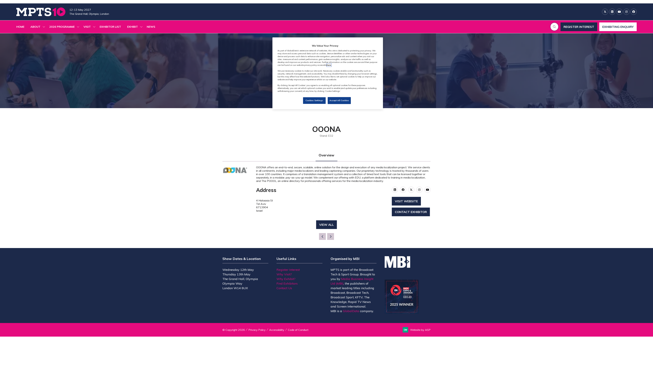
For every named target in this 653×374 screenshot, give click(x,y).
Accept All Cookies (339, 100)
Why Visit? (284, 274)
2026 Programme (62, 26)
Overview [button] (326, 155)
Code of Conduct (298, 330)
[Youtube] (619, 12)
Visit (87, 26)
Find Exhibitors (287, 283)
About (35, 26)
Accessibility (276, 330)
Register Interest (288, 270)
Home (20, 26)
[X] (605, 12)
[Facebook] (634, 12)
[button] (554, 27)
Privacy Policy (257, 330)
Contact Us (284, 288)
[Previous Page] (322, 236)
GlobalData (351, 311)
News (151, 26)
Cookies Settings (314, 100)
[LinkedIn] (612, 12)
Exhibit (132, 26)
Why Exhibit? (286, 279)
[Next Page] (330, 236)
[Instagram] (626, 12)
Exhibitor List (110, 26)
